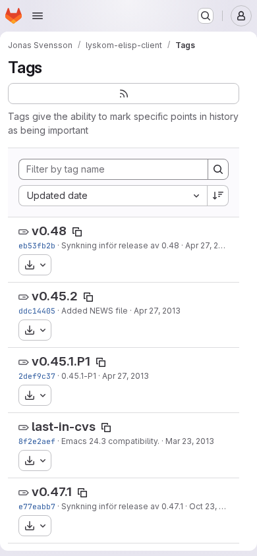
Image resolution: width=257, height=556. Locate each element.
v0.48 (49, 230)
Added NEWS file (94, 311)
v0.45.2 (55, 296)
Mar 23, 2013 (189, 441)
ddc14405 (36, 311)
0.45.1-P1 (78, 376)
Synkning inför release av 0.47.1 (122, 506)
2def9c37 (36, 376)
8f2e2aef (36, 441)
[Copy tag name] (77, 232)
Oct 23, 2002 (214, 506)
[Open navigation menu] (37, 15)
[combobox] (112, 195)
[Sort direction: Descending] (218, 195)
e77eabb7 (36, 506)
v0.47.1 (52, 491)
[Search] (218, 169)
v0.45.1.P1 (61, 361)
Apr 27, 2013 (208, 245)
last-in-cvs (64, 426)
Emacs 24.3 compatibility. (110, 441)
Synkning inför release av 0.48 (120, 245)
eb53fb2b (36, 245)
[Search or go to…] (206, 16)
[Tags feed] (123, 93)
